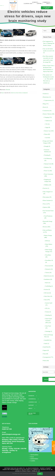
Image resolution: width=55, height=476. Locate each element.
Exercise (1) (46, 188)
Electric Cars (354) (49, 131)
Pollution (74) (47, 167)
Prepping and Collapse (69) (47, 180)
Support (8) (46, 350)
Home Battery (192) (48, 245)
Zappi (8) (47, 127)
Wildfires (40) (47, 185)
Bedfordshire (34, 459)
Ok (40, 473)
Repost (2, 92)
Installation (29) (48, 279)
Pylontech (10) (49, 269)
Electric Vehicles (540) (48, 114)
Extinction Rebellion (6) (47, 150)
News (17, 92)
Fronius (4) (48, 311)
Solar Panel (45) (48, 327)
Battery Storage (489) (48, 236)
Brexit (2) (45, 107)
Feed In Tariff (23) (48, 304)
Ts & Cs (34, 473)
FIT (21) (47, 308)
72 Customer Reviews (13, 8)
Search (46, 379)
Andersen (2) (48, 120)
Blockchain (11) (47, 97)
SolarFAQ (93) (46, 347)
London (32, 461)
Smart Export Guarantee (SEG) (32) (48, 320)
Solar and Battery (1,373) (47, 231)
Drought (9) (47, 146)
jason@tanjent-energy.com (11, 434)
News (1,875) (46, 204)
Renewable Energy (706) (47, 222)
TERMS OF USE (36, 471)
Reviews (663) (46, 226)
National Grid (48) (48, 164)
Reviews (20, 92)
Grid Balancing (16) (48, 159)
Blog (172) (45, 103)
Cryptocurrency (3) (49, 100)
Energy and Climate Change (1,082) (48, 142)
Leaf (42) (47, 137)
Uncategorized (25, 92)
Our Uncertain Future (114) (48, 211)
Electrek (8, 89)
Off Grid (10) (47, 293)
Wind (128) (46, 360)
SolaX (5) (46, 343)
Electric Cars (13, 92)
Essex (32, 457)
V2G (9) (47, 124)
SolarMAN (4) (47, 340)
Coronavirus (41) (47, 110)
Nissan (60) (47, 134)
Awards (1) (45, 93)
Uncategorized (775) (48, 357)
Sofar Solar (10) (48, 296)
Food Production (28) (48, 217)
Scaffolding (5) (49, 286)
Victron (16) (48, 272)
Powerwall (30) (49, 265)
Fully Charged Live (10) (48, 192)
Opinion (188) (46, 207)
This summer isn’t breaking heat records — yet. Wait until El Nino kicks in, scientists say (48, 79)
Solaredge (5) (48, 331)
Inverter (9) (47, 289)
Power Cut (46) (48, 170)
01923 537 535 (7, 429)
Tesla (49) (45, 353)
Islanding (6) (48, 315)
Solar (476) (47, 299)
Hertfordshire (34, 455)
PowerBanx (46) (48, 256)
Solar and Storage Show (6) (48, 335)
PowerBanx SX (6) (49, 261)
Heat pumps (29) (47, 197)
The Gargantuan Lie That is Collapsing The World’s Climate (48, 43)
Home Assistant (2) (48, 200)
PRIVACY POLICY (26, 471)
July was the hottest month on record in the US (48, 50)
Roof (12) (47, 282)
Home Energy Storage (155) (48, 250)
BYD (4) (47, 240)
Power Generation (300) (48, 175)
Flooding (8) (47, 155)
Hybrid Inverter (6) (49, 276)
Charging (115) (48, 117)
